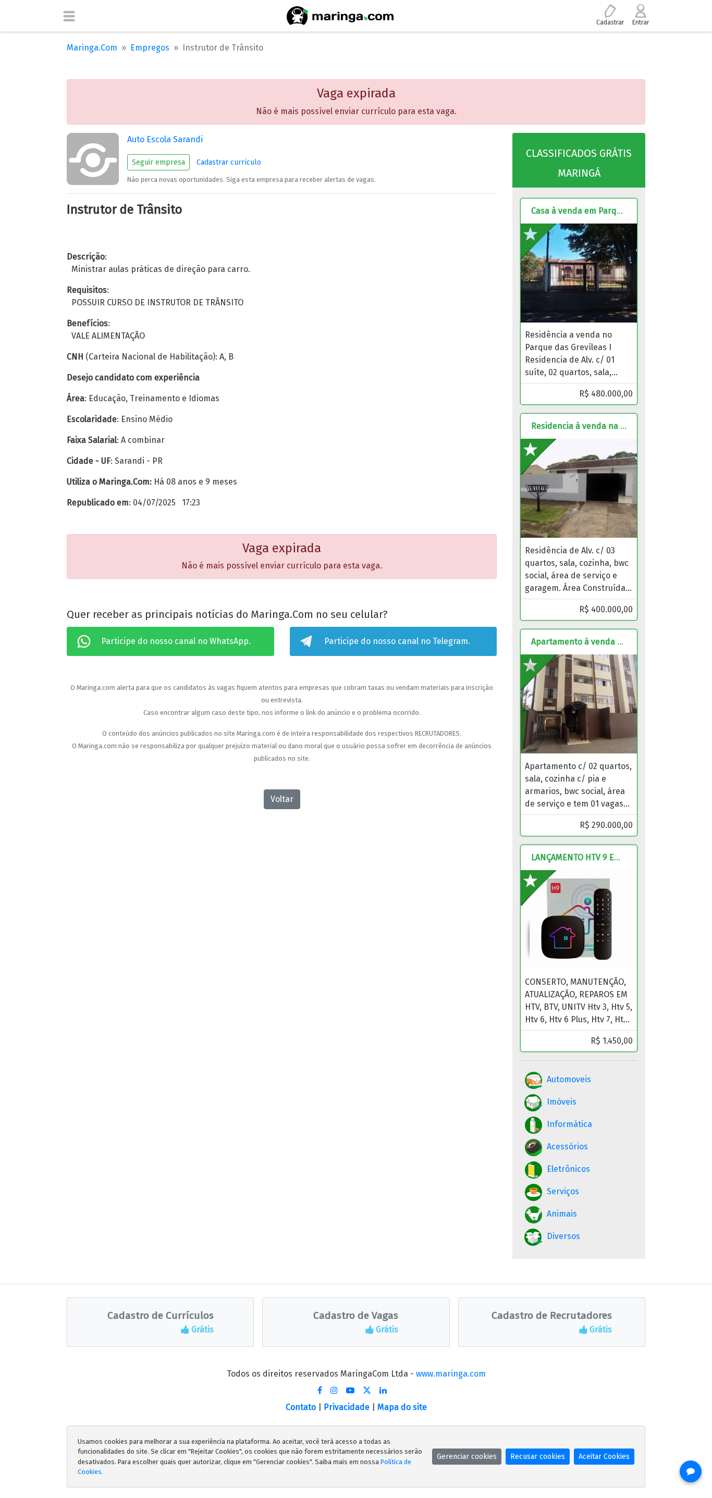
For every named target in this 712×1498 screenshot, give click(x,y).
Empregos (149, 48)
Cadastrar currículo (229, 162)
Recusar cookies (537, 1456)
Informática (569, 1124)
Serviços (563, 1191)
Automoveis (569, 1079)
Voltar (282, 799)
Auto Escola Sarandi (165, 139)
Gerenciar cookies (467, 1456)
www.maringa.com (451, 1374)
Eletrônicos (568, 1169)
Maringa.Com (92, 48)
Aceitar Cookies (604, 1456)
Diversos (563, 1236)
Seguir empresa (158, 162)
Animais (562, 1214)
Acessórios (567, 1147)
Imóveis (561, 1102)
